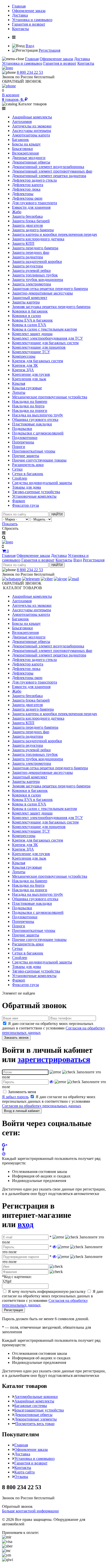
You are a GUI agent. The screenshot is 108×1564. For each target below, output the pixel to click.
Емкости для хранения (31, 207)
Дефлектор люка (26, 189)
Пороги (18, 446)
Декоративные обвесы (31, 162)
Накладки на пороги (29, 410)
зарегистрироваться (54, 1059)
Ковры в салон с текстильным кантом (44, 329)
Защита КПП (23, 243)
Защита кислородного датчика (38, 239)
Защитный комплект (29, 297)
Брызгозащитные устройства (39, 1410)
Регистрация (49, 50)
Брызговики (22, 148)
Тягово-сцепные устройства (36, 492)
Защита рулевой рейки (31, 270)
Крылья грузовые (27, 388)
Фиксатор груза (25, 505)
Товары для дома (26, 487)
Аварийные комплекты (32, 117)
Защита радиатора (27, 257)
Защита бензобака (27, 216)
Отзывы (21, 1476)
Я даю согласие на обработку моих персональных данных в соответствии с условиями (53, 1028)
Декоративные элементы (35, 1419)
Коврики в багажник (30, 311)
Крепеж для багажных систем (37, 361)
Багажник (20, 139)
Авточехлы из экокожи (31, 126)
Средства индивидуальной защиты (42, 483)
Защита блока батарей (31, 221)
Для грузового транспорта (34, 203)
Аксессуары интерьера (31, 130)
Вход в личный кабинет (22, 1111)
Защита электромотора (31, 284)
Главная (19, 6)
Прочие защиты (25, 456)
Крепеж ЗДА (23, 370)
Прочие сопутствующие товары (39, 460)
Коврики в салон (26, 316)
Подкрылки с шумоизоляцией (38, 433)
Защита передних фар (30, 252)
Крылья (18, 383)
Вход (30, 46)
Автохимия (22, 121)
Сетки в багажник (27, 474)
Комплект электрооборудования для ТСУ (47, 338)
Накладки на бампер (29, 401)
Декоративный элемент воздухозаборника (48, 167)
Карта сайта (24, 1472)
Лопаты (18, 392)
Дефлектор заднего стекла (34, 180)
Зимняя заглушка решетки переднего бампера (51, 307)
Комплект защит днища (32, 334)
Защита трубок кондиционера (37, 279)
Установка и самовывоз (32, 20)
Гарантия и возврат (28, 24)
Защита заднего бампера (33, 230)
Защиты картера (26, 302)
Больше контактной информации (30, 1511)
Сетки (17, 469)
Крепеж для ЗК (25, 365)
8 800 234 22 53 (30, 72)
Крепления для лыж (29, 379)
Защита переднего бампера (35, 248)
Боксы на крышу (26, 144)
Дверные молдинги (28, 158)
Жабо (16, 212)
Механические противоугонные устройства (49, 397)
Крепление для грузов (31, 374)
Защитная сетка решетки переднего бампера (50, 288)
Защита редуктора (27, 266)
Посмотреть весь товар (35, 1424)
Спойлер (19, 478)
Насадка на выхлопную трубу (37, 415)
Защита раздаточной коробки (37, 261)
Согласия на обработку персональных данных (41, 1106)
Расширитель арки (28, 465)
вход (25, 1224)
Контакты (20, 29)
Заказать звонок (16, 1037)
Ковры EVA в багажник (32, 320)
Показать (10, 524)
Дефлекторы (22, 194)
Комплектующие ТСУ (31, 352)
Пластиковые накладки (32, 424)
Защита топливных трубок (35, 275)
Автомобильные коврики (36, 1396)
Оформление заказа (28, 11)
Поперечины (23, 442)
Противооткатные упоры (33, 451)
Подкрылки (22, 428)
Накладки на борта (28, 406)
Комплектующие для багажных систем (45, 343)
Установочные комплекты (34, 496)
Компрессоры (23, 356)
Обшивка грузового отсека (35, 419)
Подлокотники (24, 437)
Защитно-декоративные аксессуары (42, 293)
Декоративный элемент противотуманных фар (52, 171)
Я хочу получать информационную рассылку (47, 1291)
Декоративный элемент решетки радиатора (49, 176)
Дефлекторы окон (27, 198)
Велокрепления (25, 153)
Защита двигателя (27, 225)
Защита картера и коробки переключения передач (54, 234)
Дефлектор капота (27, 185)
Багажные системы (30, 1405)
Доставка (20, 15)
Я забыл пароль (15, 1097)
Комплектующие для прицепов (39, 347)
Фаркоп (18, 501)
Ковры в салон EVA (29, 325)
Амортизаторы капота (31, 135)
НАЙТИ (57, 514)
